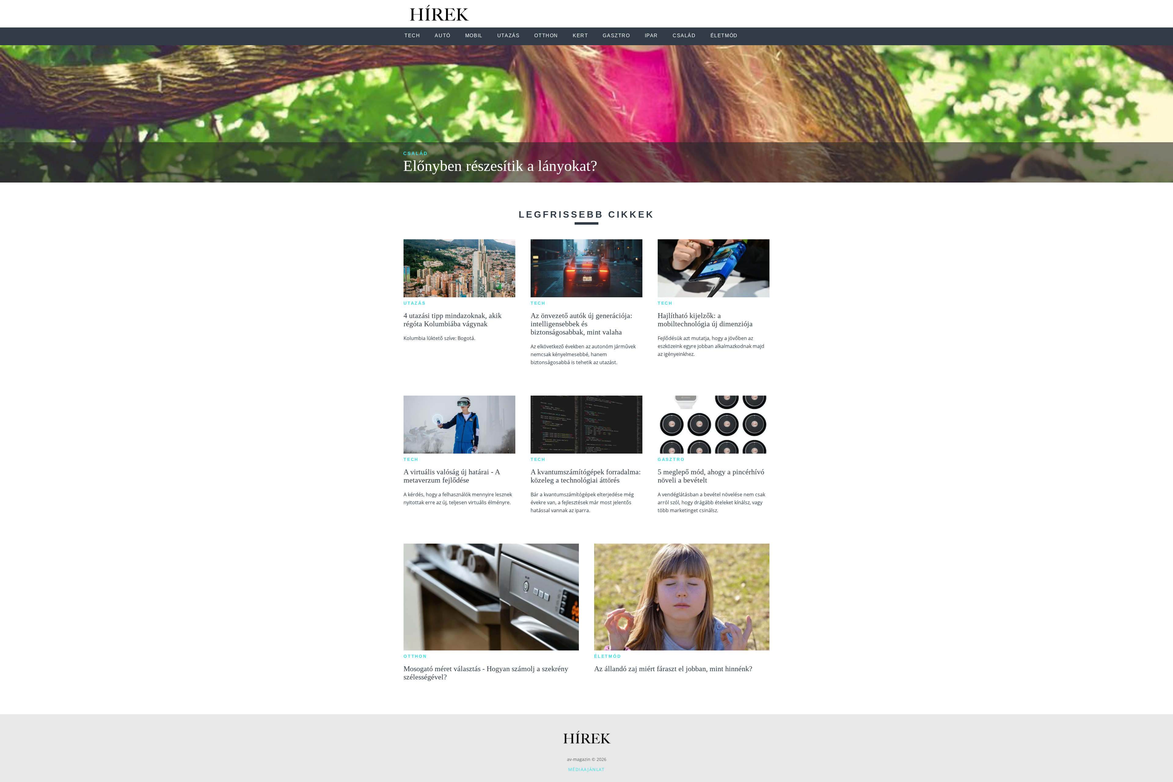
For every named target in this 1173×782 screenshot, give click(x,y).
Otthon (415, 656)
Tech (538, 303)
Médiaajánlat (586, 769)
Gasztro (671, 459)
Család (415, 153)
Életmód (607, 656)
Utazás (415, 303)
